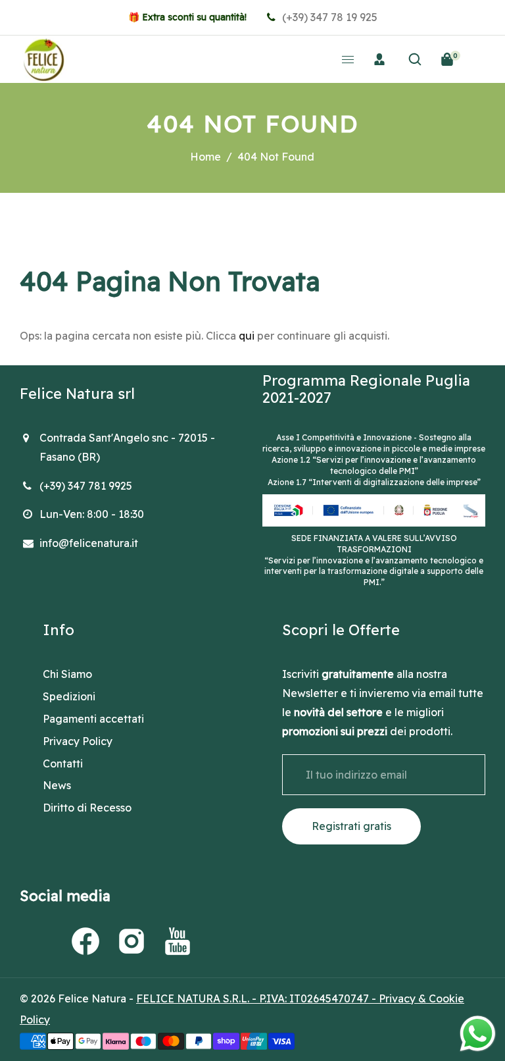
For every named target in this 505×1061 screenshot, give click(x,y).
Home (205, 156)
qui (246, 335)
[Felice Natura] (43, 58)
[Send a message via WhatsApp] (477, 1033)
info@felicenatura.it (88, 543)
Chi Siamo (67, 674)
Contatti (63, 763)
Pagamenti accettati (93, 718)
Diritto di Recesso (87, 807)
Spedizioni (69, 696)
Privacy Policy (77, 741)
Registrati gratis (351, 826)
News (57, 785)
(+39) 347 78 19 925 (328, 17)
